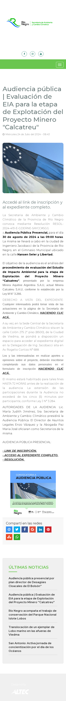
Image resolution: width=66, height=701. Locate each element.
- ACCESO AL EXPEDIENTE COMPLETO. (30, 455)
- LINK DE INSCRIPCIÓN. (20, 450)
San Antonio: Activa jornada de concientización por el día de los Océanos (31, 647)
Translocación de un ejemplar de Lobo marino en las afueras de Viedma (31, 631)
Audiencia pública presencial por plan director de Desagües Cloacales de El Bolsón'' (31, 582)
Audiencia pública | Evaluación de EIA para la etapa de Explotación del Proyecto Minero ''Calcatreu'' (32, 598)
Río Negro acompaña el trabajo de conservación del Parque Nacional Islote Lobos (33, 614)
